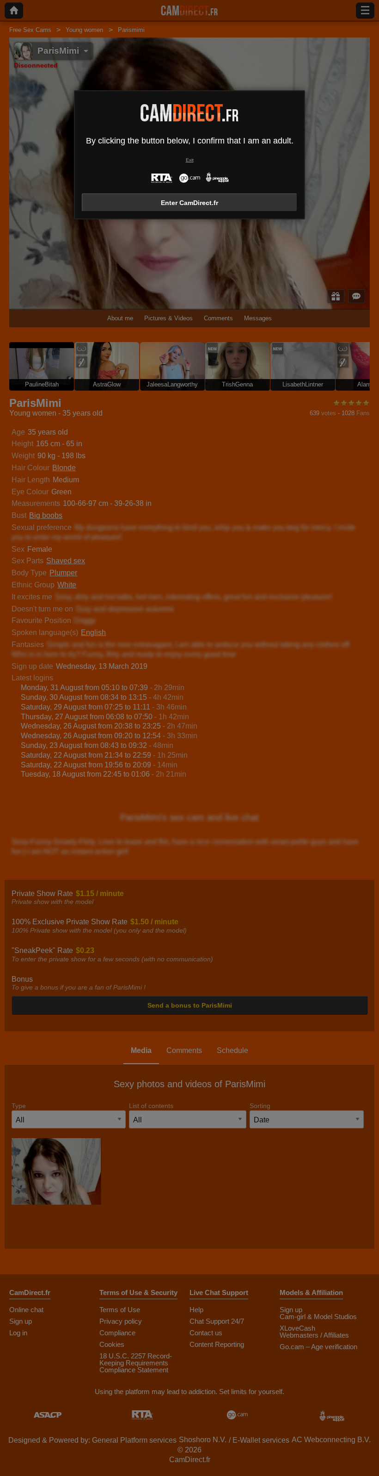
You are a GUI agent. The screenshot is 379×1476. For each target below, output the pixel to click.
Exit (190, 159)
